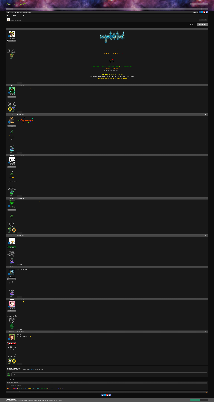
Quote (21, 82)
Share (196, 19)
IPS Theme (8, 394)
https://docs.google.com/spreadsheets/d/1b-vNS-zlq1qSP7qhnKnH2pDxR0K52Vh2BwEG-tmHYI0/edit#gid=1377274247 (112, 76)
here (120, 79)
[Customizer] (206, 9)
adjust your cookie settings (39, 400)
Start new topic (192, 24)
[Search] (207, 4)
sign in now (31, 369)
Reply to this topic (202, 24)
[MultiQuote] (18, 83)
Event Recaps (18, 20)
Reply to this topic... (17, 374)
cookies (13, 400)
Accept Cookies (195, 399)
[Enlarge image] (112, 37)
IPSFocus (12, 394)
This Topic (202, 3)
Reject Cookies (204, 399)
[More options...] (206, 29)
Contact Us (9, 395)
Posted (20, 85)
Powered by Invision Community (203, 395)
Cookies (13, 395)
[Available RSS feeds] (206, 392)
